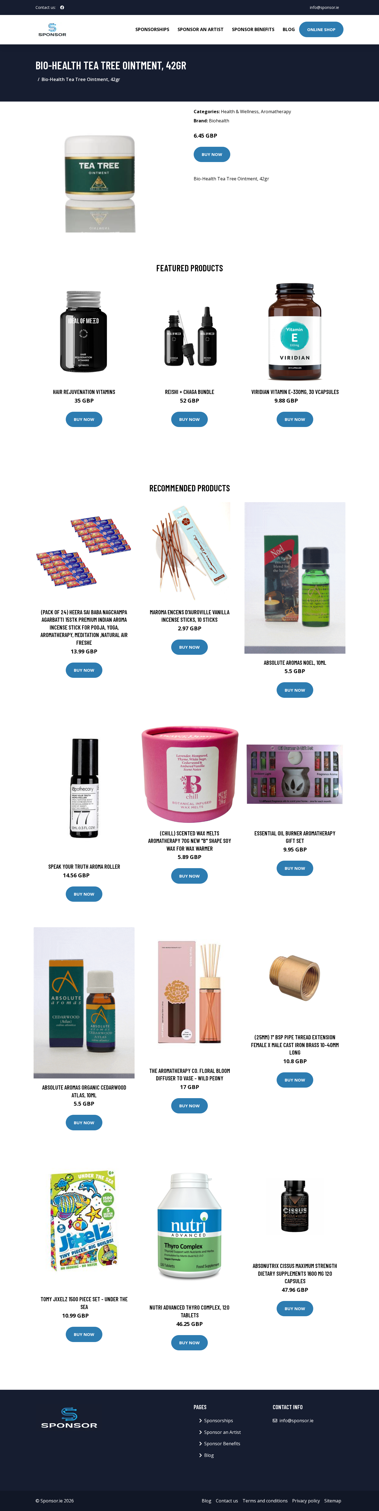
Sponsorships (152, 29)
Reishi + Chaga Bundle (189, 391)
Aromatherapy (276, 111)
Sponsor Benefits (253, 29)
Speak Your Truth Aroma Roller (84, 866)
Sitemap (332, 1501)
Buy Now (212, 154)
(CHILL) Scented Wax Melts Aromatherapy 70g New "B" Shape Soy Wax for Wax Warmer (189, 841)
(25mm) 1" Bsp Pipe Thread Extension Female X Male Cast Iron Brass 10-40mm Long (295, 1045)
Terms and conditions (265, 1501)
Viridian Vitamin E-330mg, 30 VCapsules (295, 391)
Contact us (227, 1501)
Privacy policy (306, 1501)
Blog (289, 29)
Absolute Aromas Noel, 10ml (295, 662)
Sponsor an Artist (201, 29)
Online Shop (321, 29)
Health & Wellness (240, 111)
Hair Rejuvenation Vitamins (84, 391)
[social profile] (62, 7)
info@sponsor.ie (324, 7)
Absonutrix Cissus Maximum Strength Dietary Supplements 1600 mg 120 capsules (295, 1273)
